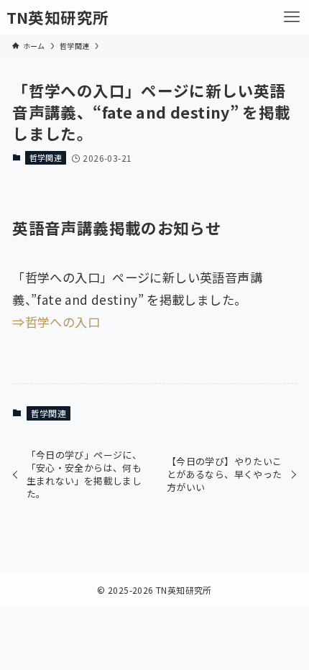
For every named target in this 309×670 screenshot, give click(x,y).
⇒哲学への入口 (56, 322)
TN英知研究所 (57, 17)
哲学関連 (46, 157)
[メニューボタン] (292, 17)
